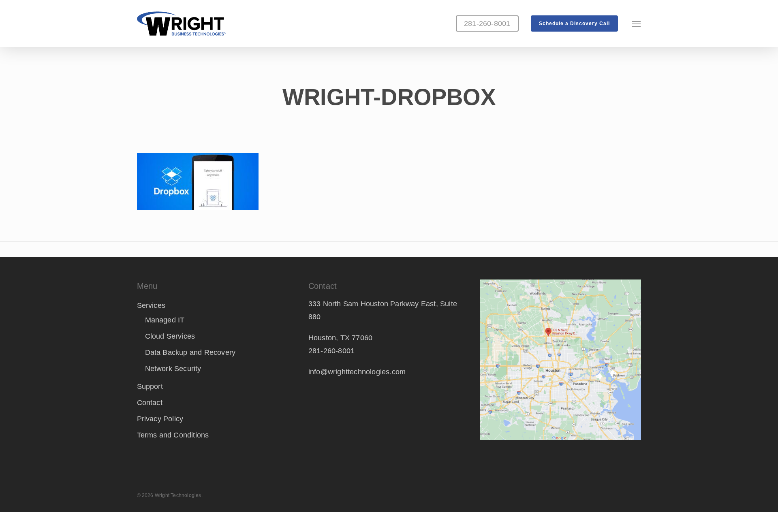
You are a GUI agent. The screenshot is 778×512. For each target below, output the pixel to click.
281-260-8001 (331, 351)
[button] (636, 23)
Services (151, 305)
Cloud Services (170, 336)
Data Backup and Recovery (190, 352)
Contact (149, 403)
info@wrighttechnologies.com (357, 372)
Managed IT (165, 320)
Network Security (173, 369)
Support (150, 386)
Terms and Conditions (173, 435)
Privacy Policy (160, 419)
